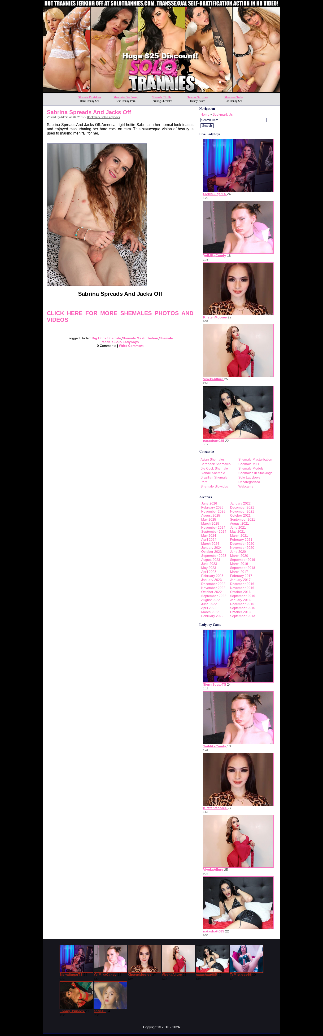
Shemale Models (250, 468)
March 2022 (210, 612)
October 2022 (211, 592)
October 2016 (240, 592)
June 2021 (238, 527)
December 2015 (242, 604)
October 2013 (240, 612)
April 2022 (208, 608)
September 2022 (213, 596)
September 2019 (242, 560)
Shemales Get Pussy (125, 97)
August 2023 (210, 560)
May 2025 (208, 519)
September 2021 (242, 519)
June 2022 (209, 604)
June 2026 (209, 503)
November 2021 (242, 511)
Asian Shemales (213, 459)
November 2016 (242, 588)
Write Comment (131, 346)
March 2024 (210, 543)
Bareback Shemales (216, 464)
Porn (204, 482)
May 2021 (237, 531)
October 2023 (211, 551)
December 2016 (242, 584)
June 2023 (209, 564)
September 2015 (242, 608)
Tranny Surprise (198, 97)
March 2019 (239, 564)
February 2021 (241, 539)
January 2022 (240, 503)
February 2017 (241, 576)
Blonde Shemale (213, 473)
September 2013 (242, 616)
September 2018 (242, 568)
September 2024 (213, 531)
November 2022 (213, 588)
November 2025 (213, 511)
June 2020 (238, 551)
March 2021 (239, 535)
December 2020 (242, 543)
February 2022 (212, 616)
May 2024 (208, 535)
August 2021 (239, 523)
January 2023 (211, 580)
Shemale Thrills (161, 97)
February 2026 (212, 507)
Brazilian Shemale (214, 477)
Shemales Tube (233, 97)
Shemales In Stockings (255, 473)
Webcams (245, 486)
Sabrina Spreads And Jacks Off (89, 112)
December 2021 (242, 507)
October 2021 (240, 515)
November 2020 (242, 547)
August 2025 (210, 515)
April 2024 (208, 539)
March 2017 (239, 572)
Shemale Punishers (89, 97)
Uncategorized (249, 482)
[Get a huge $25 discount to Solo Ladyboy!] (161, 92)
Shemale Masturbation (140, 338)
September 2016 (242, 596)
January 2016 (240, 600)
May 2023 (208, 568)
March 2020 (239, 555)
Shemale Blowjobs (214, 486)
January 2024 (211, 547)
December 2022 (213, 584)
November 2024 (213, 527)
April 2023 (208, 572)
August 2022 (210, 600)
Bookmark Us (223, 114)
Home (205, 114)
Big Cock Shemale (106, 338)
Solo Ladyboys (126, 342)
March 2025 (210, 523)
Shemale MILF (249, 464)
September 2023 (213, 555)
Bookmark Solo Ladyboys (103, 117)
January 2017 (240, 580)
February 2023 (212, 576)
